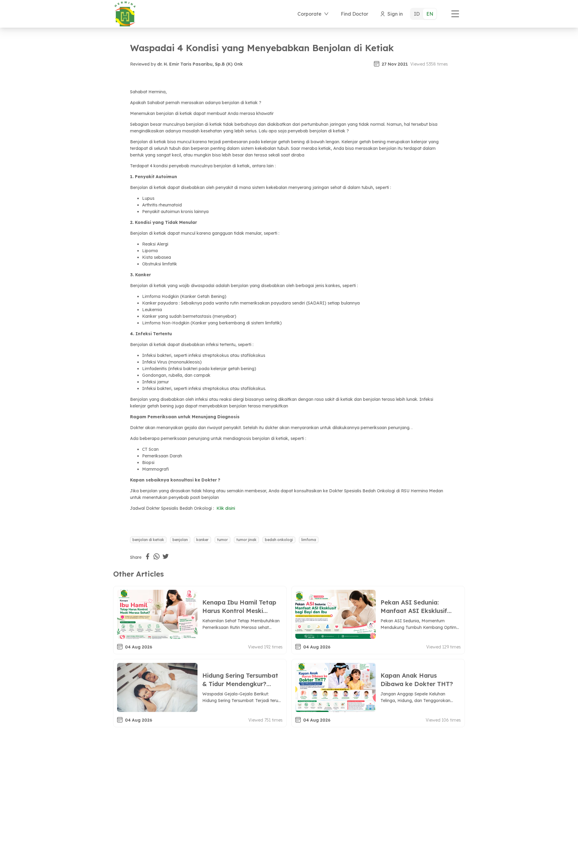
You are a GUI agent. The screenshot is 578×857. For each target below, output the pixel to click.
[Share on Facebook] (147, 556)
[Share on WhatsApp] (157, 556)
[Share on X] (165, 556)
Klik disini (225, 508)
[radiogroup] (423, 14)
